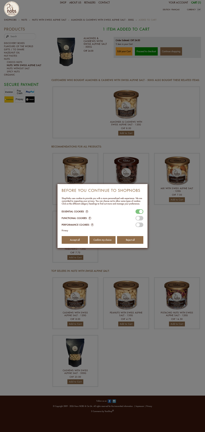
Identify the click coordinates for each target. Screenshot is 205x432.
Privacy (65, 230)
